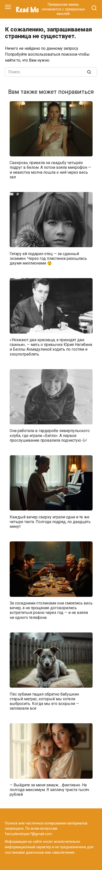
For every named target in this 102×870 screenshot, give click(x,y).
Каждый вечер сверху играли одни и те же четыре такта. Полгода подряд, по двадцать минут (50, 521)
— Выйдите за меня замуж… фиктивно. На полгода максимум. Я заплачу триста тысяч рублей (49, 790)
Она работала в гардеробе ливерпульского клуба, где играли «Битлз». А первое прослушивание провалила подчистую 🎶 (50, 435)
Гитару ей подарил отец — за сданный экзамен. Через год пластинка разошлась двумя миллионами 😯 (48, 258)
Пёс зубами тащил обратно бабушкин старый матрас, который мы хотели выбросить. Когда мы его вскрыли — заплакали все (44, 701)
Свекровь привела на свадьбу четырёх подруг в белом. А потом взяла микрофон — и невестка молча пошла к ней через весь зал (50, 169)
